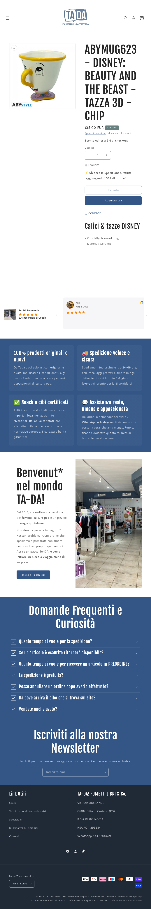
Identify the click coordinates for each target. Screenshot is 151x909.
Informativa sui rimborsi (23, 828)
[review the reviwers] (130, 303)
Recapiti (104, 900)
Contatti (14, 836)
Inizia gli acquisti (33, 574)
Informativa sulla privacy (129, 897)
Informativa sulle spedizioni (82, 900)
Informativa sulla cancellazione (126, 900)
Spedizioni (15, 819)
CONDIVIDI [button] (95, 213)
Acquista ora (113, 200)
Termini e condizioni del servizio (28, 811)
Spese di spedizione (95, 133)
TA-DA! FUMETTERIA (55, 897)
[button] (8, 18)
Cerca (12, 803)
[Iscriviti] (104, 772)
